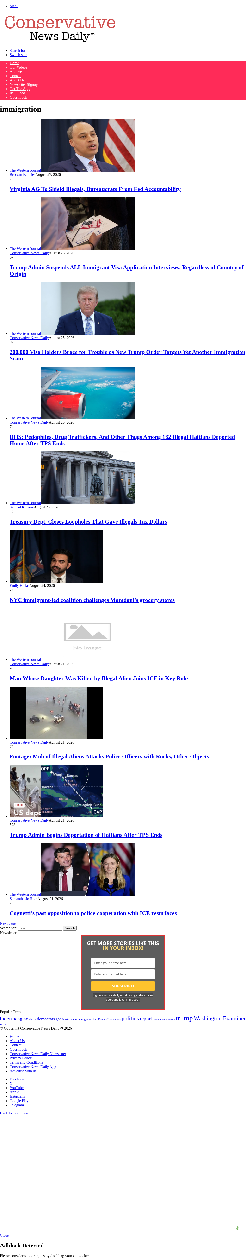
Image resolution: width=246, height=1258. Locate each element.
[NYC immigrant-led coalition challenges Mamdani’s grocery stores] (56, 581)
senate (171, 1019)
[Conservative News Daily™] (60, 42)
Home (14, 63)
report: (147, 1018)
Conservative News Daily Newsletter (38, 1054)
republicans (160, 1019)
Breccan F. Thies (22, 175)
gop (59, 1019)
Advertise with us (23, 1071)
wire (3, 1024)
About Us (17, 80)
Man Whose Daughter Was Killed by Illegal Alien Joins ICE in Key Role (99, 678)
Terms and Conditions (26, 1062)
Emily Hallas (19, 585)
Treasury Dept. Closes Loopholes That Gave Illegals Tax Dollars (88, 522)
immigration (85, 1019)
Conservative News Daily (29, 253)
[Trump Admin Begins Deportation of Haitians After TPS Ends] (56, 816)
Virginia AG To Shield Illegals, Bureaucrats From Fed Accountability (95, 189)
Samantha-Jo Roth (23, 899)
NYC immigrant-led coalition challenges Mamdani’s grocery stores (92, 600)
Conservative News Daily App (33, 1067)
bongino (20, 1018)
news (118, 1019)
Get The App (20, 89)
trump (184, 1018)
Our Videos (18, 67)
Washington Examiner (220, 1018)
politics (130, 1018)
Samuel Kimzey (22, 507)
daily (32, 1019)
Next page (8, 923)
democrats (46, 1018)
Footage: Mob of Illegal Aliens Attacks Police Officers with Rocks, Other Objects (109, 756)
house (73, 1019)
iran (95, 1019)
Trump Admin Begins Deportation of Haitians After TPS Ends (86, 835)
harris (65, 1019)
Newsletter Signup (24, 84)
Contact (15, 76)
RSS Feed (17, 93)
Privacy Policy (21, 1058)
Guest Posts (18, 97)
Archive (16, 71)
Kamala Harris (106, 1019)
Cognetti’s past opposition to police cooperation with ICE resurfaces (93, 913)
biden (6, 1018)
